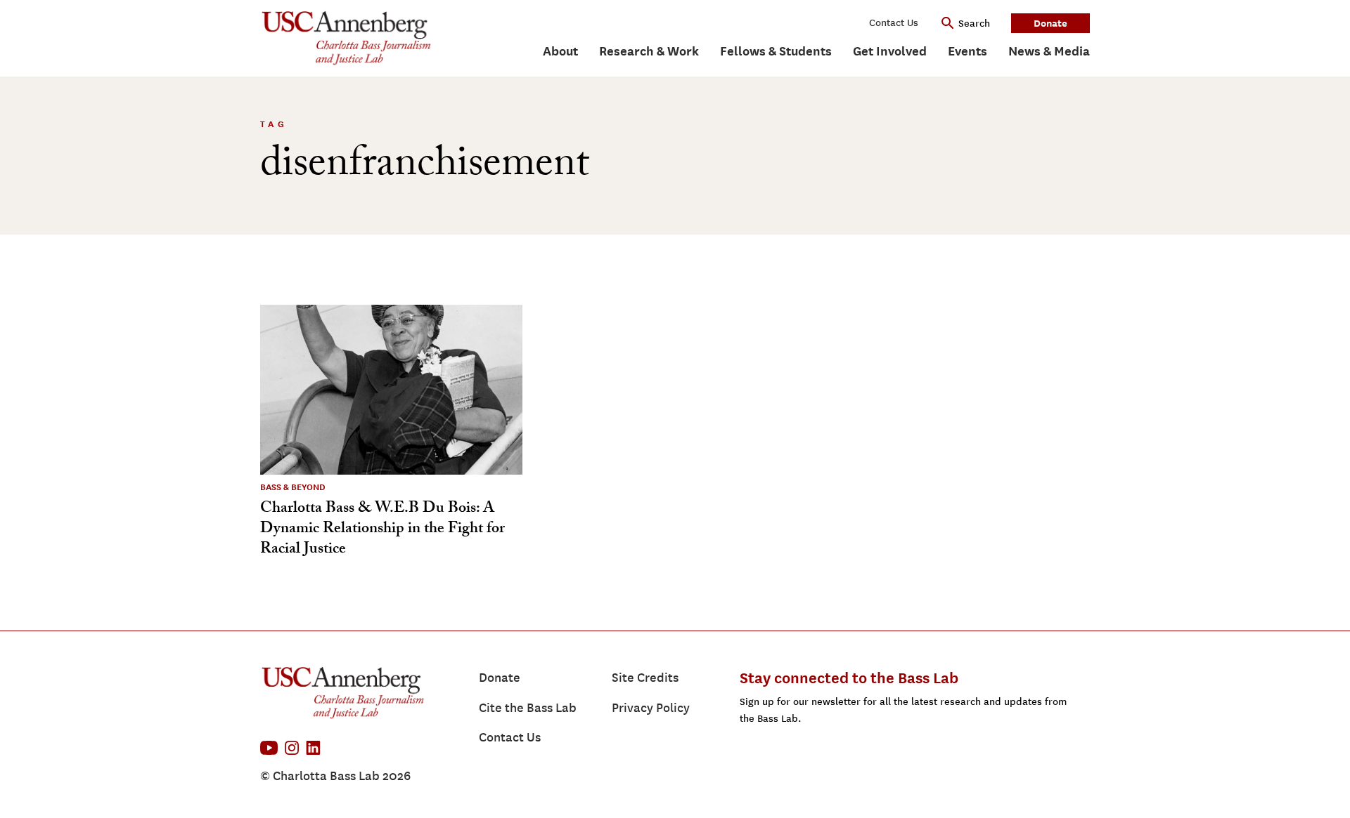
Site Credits (645, 677)
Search (974, 23)
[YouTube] (269, 748)
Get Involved (890, 51)
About (560, 51)
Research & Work (649, 51)
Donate (1050, 23)
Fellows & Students (776, 51)
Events (967, 51)
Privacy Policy (651, 707)
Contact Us (893, 23)
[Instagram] (292, 748)
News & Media (1049, 51)
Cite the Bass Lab (528, 707)
